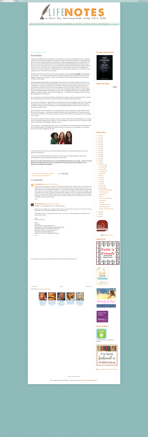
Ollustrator (83, 380)
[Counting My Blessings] (107, 264)
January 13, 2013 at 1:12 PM (50, 184)
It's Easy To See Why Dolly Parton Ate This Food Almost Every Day (80, 303)
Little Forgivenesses (104, 206)
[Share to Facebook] (66, 173)
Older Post (88, 286)
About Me (86, 24)
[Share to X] (64, 173)
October (101, 169)
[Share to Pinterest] (67, 173)
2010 (99, 216)
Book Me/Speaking (103, 24)
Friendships (102, 200)
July (100, 175)
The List (101, 196)
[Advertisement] (74, 38)
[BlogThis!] (63, 173)
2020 (99, 148)
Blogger (95, 380)
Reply (36, 199)
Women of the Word (52, 24)
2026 (99, 135)
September (102, 171)
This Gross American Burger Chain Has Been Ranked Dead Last (52, 303)
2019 (99, 150)
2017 (99, 154)
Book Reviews (78, 24)
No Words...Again (103, 192)
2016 (99, 156)
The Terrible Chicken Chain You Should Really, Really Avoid (70, 302)
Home (31, 24)
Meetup (86, 87)
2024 (99, 140)
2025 (99, 137)
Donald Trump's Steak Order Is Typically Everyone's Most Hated (61, 303)
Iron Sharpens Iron (104, 204)
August (101, 173)
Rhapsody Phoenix (40, 204)
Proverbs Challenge (40, 24)
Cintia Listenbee (39, 184)
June (100, 177)
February (102, 186)
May (100, 179)
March (101, 184)
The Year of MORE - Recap (106, 209)
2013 (99, 163)
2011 (99, 214)
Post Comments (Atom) (44, 289)
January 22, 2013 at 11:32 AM (52, 204)
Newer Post (34, 286)
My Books (94, 24)
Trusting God (102, 194)
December (102, 165)
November (102, 167)
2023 (99, 142)
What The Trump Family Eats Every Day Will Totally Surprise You (42, 303)
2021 (99, 146)
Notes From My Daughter (66, 24)
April (100, 181)
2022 (99, 144)
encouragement (39, 175)
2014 (99, 161)
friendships (46, 175)
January (101, 188)
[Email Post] (59, 173)
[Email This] (61, 173)
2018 (99, 152)
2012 (99, 212)
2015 (99, 159)
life (49, 175)
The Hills (101, 202)
